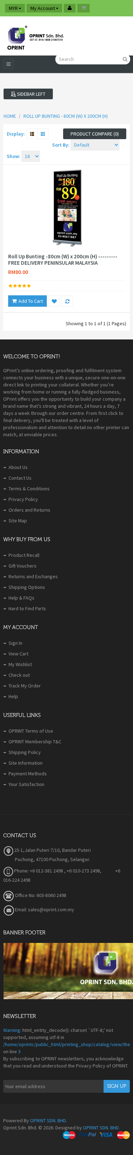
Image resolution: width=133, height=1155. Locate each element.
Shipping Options (27, 587)
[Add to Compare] (67, 301)
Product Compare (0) (95, 134)
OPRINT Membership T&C (35, 741)
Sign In (15, 643)
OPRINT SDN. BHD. (48, 1120)
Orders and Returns (29, 510)
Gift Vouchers (23, 566)
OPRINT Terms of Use (31, 731)
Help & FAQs (21, 598)
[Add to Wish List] (54, 301)
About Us (18, 467)
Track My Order (25, 685)
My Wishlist (20, 664)
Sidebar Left (30, 94)
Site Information (26, 763)
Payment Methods (28, 773)
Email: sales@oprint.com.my (44, 909)
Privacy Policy (23, 499)
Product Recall (24, 555)
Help (13, 696)
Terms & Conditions (29, 488)
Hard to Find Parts (27, 608)
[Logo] (35, 36)
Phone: (21, 870)
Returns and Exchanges (33, 576)
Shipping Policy (25, 752)
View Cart (18, 653)
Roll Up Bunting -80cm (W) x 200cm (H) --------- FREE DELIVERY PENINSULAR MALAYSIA (62, 259)
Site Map (18, 520)
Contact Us (20, 478)
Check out (19, 675)
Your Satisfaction (26, 784)
